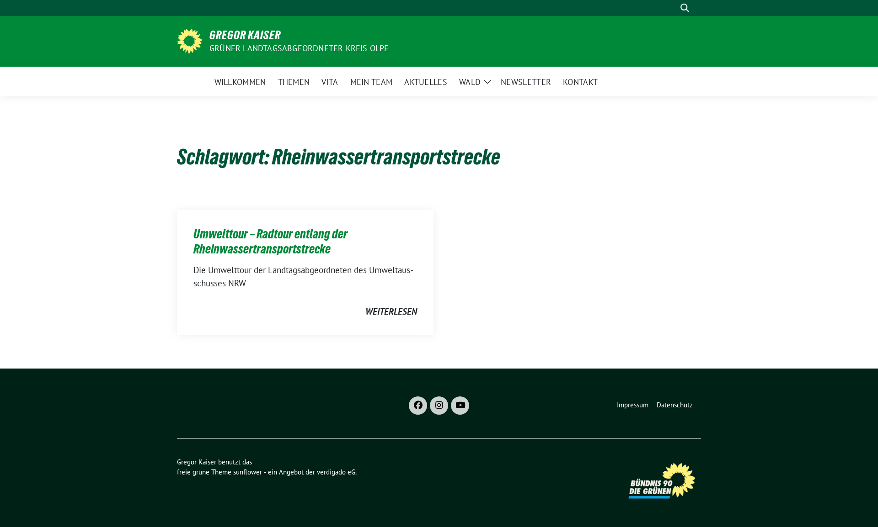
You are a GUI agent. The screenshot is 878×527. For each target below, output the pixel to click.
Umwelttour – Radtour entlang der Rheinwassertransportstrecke (270, 241)
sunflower (247, 472)
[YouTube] (460, 405)
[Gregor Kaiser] (189, 40)
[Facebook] (418, 405)
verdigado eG (336, 472)
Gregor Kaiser (245, 35)
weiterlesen (391, 311)
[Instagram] (439, 405)
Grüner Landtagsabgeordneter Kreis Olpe (299, 48)
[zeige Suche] (685, 8)
